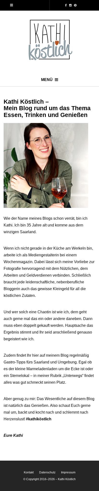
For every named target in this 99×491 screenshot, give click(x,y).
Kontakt (29, 472)
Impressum (68, 472)
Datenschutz (47, 472)
